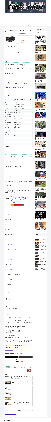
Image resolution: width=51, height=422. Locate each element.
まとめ (17, 57)
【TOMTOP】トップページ (9, 70)
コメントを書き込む (19, 410)
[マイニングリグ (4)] (8, 176)
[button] (26, 357)
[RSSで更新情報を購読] (22, 361)
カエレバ (14, 202)
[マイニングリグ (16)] (8, 279)
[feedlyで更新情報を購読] (20, 361)
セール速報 (11, 353)
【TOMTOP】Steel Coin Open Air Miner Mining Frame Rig (14, 87)
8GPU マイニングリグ (19, 52)
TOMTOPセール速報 (16, 353)
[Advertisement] (25, 19)
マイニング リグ (20, 353)
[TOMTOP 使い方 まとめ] (9, 73)
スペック (17, 53)
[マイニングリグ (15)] (8, 276)
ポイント (17, 56)
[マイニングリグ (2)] (8, 161)
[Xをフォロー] (17, 361)
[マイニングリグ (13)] (8, 266)
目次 (17, 49)
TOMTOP (17, 51)
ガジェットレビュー (7, 353)
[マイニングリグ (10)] (8, 244)
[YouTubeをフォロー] (18, 361)
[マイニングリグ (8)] (8, 229)
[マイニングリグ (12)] (8, 259)
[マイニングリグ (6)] (8, 214)
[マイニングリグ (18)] (8, 286)
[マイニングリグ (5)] (8, 185)
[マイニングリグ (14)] (8, 269)
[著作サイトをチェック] (15, 361)
